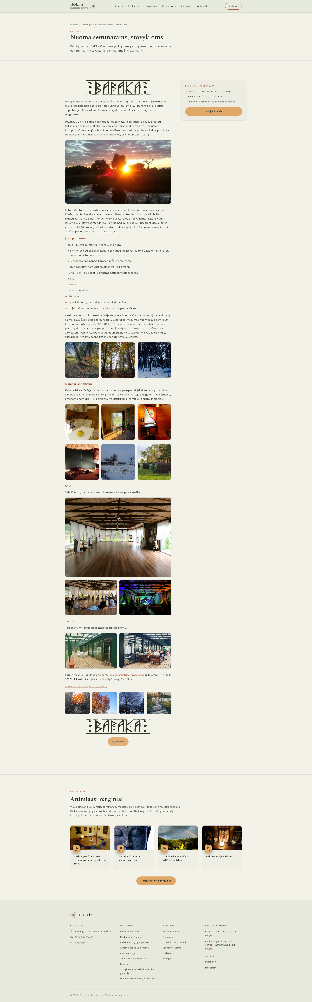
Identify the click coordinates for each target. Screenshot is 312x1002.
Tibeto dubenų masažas (133, 958)
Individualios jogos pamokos (136, 942)
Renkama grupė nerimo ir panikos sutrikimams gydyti (220, 945)
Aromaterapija (127, 953)
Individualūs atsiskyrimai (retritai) (86, 686)
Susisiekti (233, 6)
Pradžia (119, 6)
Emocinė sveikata (129, 931)
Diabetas (168, 953)
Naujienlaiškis (213, 111)
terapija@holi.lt (82, 942)
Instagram (210, 967)
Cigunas (124, 964)
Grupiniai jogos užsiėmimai (134, 947)
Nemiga (167, 958)
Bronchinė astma (172, 947)
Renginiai (186, 6)
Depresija (168, 937)
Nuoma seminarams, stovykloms (138, 978)
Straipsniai (168, 6)
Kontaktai (201, 6)
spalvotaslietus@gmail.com (127, 674)
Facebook (210, 961)
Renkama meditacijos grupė (220, 933)
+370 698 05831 (84, 936)
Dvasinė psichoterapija (175, 942)
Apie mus (152, 6)
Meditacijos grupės (130, 937)
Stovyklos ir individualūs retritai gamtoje (137, 971)
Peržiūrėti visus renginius (156, 880)
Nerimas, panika (171, 931)
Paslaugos (134, 6)
